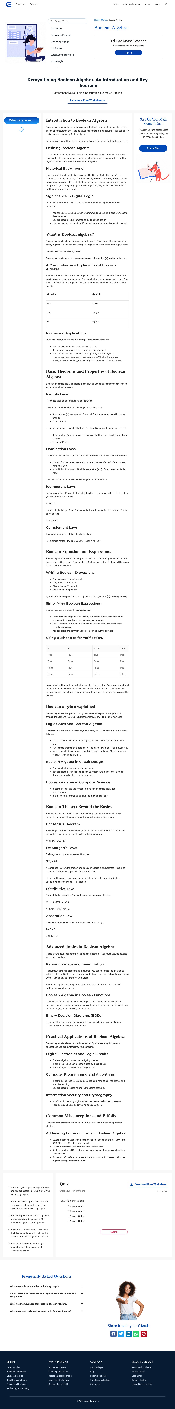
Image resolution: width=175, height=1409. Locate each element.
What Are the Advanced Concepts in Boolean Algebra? (38, 1303)
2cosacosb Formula (60, 35)
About (147, 4)
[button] (166, 4)
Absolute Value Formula (62, 54)
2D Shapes (56, 28)
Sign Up (128, 52)
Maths (104, 20)
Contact (157, 4)
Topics (116, 4)
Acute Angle (57, 61)
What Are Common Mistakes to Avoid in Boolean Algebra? (40, 1311)
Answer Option (77, 1206)
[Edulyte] (8, 4)
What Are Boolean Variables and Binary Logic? (34, 1286)
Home (96, 20)
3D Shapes (56, 48)
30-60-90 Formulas (60, 41)
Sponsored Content (131, 4)
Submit (113, 1231)
